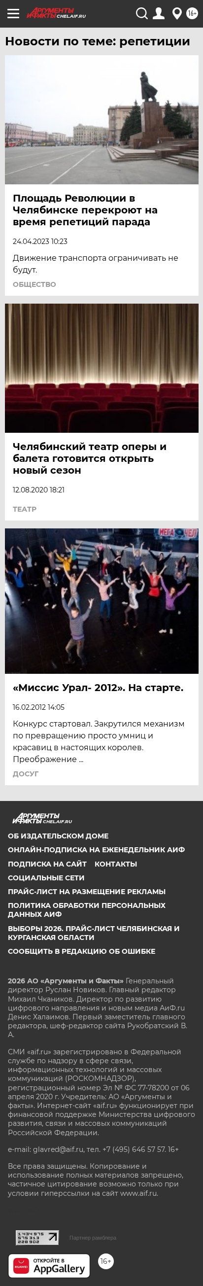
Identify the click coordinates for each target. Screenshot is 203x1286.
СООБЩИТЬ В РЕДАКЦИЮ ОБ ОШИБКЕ (81, 951)
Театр (24, 509)
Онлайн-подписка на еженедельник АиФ (96, 849)
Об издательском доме (58, 836)
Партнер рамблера (92, 1238)
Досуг (25, 773)
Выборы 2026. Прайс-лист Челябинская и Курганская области (94, 933)
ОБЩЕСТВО (34, 284)
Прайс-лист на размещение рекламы (87, 891)
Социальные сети (46, 877)
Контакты (116, 864)
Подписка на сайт (47, 864)
